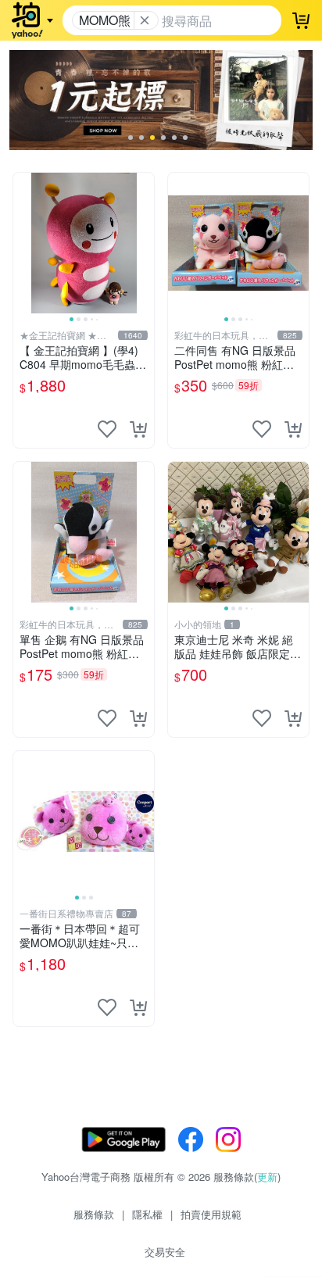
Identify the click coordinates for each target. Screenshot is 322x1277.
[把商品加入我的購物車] (138, 429)
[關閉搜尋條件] (145, 20)
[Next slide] (144, 243)
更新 (267, 1176)
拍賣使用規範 (211, 1214)
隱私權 (147, 1214)
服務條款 (93, 1214)
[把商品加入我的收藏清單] (107, 429)
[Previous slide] (23, 243)
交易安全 (165, 1251)
